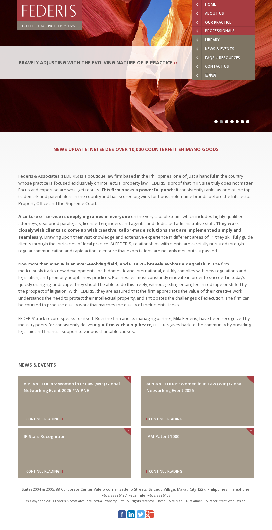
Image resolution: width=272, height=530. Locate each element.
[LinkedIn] (131, 514)
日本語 (210, 75)
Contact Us (217, 66)
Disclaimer (194, 501)
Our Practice (218, 22)
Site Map (175, 501)
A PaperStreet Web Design (226, 501)
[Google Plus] (150, 514)
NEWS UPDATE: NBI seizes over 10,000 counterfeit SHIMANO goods (136, 149)
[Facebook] (122, 514)
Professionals (220, 30)
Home (210, 4)
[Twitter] (141, 514)
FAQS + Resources (222, 57)
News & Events (219, 48)
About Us (214, 13)
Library (212, 39)
